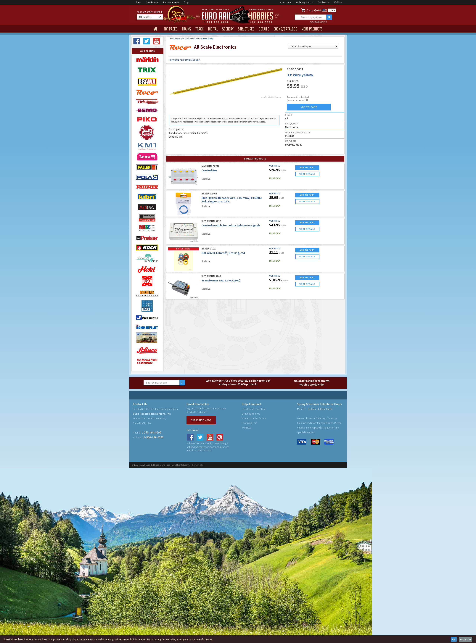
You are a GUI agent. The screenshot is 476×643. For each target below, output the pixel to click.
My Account (286, 2)
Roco (178, 38)
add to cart (308, 107)
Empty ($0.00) (314, 10)
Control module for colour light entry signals (231, 225)
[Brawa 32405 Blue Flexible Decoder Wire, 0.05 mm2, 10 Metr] (183, 204)
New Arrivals (152, 2)
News (138, 2)
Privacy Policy (198, 464)
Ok (453, 639)
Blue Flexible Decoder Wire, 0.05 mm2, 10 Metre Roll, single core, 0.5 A (232, 199)
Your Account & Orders (254, 418)
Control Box (209, 170)
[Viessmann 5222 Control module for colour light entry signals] (183, 231)
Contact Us (323, 2)
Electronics (196, 38)
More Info (465, 639)
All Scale (185, 38)
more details (307, 174)
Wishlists (338, 2)
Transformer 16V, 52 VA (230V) (221, 280)
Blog (186, 2)
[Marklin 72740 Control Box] (183, 176)
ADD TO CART (307, 167)
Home (172, 38)
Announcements (171, 2)
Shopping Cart (249, 423)
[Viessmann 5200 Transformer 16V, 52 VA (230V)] (183, 286)
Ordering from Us (304, 2)
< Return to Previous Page (184, 60)
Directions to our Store (254, 409)
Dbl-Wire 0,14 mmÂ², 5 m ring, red (223, 253)
